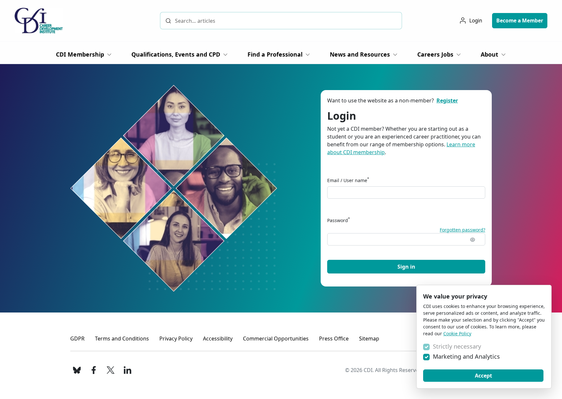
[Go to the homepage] (39, 20)
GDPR (77, 338)
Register (447, 100)
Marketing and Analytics (466, 356)
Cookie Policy (457, 333)
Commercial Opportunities (276, 338)
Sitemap (369, 338)
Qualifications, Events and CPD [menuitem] (175, 54)
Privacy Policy (176, 338)
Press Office (334, 338)
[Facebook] (93, 370)
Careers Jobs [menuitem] (435, 54)
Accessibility (218, 338)
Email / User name (348, 180)
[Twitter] (110, 370)
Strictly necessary (457, 346)
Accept (483, 375)
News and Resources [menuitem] (360, 54)
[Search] (168, 20)
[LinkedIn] (127, 370)
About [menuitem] (489, 54)
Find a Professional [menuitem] (275, 54)
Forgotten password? (462, 230)
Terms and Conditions (122, 338)
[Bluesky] (76, 370)
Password (338, 220)
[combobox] (281, 20)
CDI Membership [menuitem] (80, 54)
